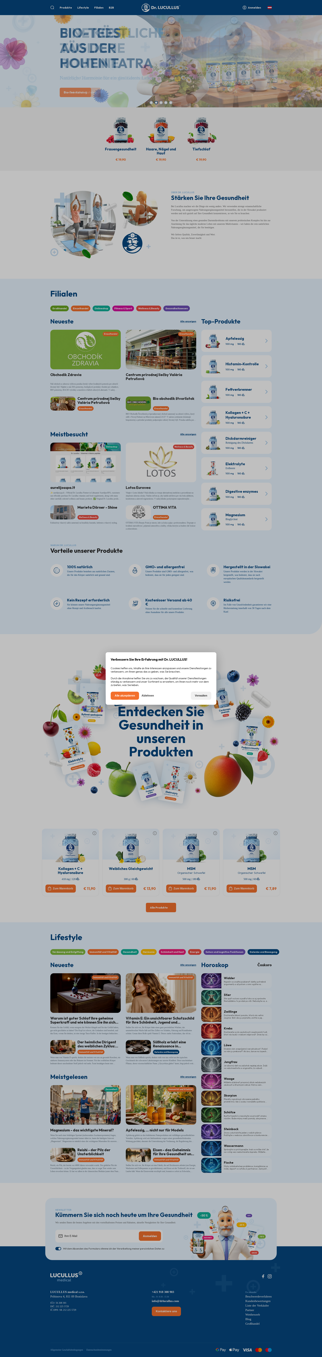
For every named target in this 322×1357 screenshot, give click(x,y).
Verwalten (201, 695)
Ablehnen (148, 695)
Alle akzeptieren (125, 695)
